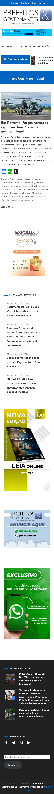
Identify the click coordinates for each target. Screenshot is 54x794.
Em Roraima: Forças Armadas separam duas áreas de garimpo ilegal (24, 127)
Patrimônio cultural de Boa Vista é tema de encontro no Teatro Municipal (23, 311)
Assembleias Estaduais (28, 179)
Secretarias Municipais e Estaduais (29, 196)
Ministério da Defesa (20, 192)
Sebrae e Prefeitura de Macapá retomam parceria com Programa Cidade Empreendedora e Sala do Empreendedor (23, 337)
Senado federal (9, 200)
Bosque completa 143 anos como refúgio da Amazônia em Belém (23, 362)
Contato (25, 3)
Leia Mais (6, 206)
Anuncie (14, 3)
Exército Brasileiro (32, 186)
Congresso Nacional (12, 186)
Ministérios (37, 192)
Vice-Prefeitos (26, 200)
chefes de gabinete (33, 182)
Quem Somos (38, 3)
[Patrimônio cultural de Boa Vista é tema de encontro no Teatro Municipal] (10, 679)
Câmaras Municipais (12, 182)
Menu (8, 46)
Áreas (13, 179)
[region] (27, 766)
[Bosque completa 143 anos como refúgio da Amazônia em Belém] (10, 714)
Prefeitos (6, 196)
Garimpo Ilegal (19, 189)
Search (42, 46)
